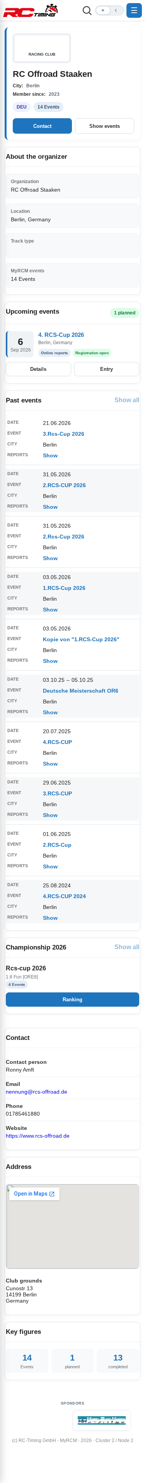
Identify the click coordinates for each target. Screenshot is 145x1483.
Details (38, 369)
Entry (106, 369)
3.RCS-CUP (57, 793)
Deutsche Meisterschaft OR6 (80, 691)
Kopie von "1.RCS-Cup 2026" (81, 639)
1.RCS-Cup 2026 (64, 588)
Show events (104, 126)
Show (50, 455)
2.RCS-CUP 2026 (64, 485)
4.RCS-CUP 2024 (64, 896)
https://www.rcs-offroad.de (38, 1136)
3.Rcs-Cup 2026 (63, 434)
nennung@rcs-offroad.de (36, 1092)
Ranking (72, 999)
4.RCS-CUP (57, 742)
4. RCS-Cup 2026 (61, 334)
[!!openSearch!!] (87, 10)
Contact (42, 126)
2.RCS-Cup (57, 845)
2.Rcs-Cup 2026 (63, 536)
